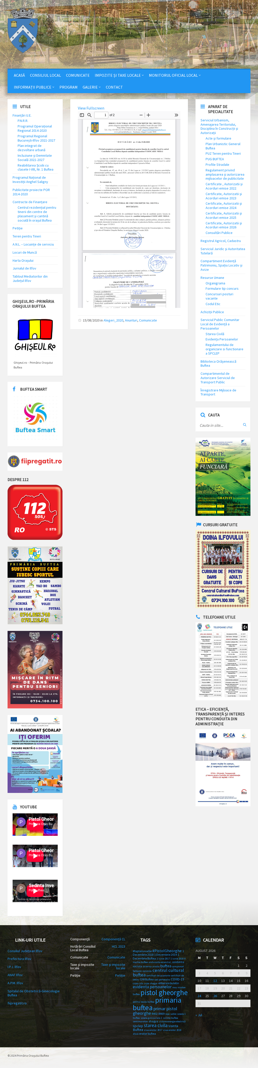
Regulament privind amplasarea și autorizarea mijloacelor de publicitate (225, 174)
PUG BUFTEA (215, 159)
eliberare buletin (168, 983)
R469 (161, 1014)
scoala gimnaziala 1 (151, 1018)
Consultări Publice (219, 232)
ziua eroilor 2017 (153, 1030)
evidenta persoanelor (152, 987)
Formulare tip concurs (222, 288)
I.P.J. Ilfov (14, 967)
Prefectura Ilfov (19, 958)
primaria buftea (157, 1003)
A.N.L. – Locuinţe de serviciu (33, 244)
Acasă (19, 75)
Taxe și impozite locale (113, 966)
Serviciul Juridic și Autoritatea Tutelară (223, 251)
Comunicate (78, 75)
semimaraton (140, 1021)
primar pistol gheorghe (155, 1011)
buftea (165, 965)
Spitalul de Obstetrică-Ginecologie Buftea (34, 993)
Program (68, 87)
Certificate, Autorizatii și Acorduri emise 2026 (224, 225)
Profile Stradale (217, 164)
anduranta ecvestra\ (160, 962)
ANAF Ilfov (15, 975)
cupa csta (138, 983)
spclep (138, 1026)
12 (215, 980)
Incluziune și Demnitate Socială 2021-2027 (35, 157)
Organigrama (215, 283)
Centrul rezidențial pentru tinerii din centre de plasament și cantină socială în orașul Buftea (37, 213)
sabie (173, 1014)
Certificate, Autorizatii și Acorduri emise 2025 (224, 215)
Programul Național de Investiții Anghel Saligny (30, 179)
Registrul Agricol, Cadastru (221, 240)
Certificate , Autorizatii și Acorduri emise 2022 (224, 186)
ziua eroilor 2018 (172, 1030)
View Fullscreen (91, 108)
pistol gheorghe (164, 992)
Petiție (18, 228)
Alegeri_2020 (113, 320)
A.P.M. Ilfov (15, 983)
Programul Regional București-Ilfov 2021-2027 (36, 138)
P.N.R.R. (23, 120)
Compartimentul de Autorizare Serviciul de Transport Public (218, 377)
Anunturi (131, 320)
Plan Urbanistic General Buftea (223, 146)
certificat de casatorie (158, 975)
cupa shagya (150, 983)
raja (167, 1014)
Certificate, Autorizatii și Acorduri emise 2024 (224, 205)
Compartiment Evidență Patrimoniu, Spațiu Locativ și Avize (221, 265)
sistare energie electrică (172, 1021)
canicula (147, 971)
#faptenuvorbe (142, 951)
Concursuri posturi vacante (219, 296)
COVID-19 (177, 979)
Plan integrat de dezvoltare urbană (31, 147)
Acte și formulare (218, 138)
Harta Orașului (23, 260)
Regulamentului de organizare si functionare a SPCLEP (224, 349)
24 (199, 996)
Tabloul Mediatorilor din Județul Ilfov (30, 278)
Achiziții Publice (212, 312)
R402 (155, 1014)
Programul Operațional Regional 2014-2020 (35, 128)
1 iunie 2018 (177, 958)
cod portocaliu (162, 979)
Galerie (90, 87)
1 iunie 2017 (163, 958)
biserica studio (151, 966)
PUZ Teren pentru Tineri (223, 153)
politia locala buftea (143, 1001)
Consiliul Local (45, 75)
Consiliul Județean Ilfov (25, 951)
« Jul (199, 1015)
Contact (114, 87)
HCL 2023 (118, 946)
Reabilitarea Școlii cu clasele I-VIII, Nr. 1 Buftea (35, 167)
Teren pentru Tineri (27, 236)
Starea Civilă (215, 334)
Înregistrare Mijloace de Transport (218, 392)
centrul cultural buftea (158, 972)
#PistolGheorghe (167, 950)
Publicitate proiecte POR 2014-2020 (31, 192)
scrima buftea (170, 1018)
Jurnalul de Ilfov (24, 268)
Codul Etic (213, 304)
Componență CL (113, 939)
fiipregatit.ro (17, 1003)
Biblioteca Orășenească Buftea (218, 363)
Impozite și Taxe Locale (118, 75)
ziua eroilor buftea (144, 1033)
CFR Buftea (147, 979)
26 (215, 996)
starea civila (156, 1025)
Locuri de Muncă (25, 252)
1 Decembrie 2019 (165, 954)
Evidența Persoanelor (222, 339)
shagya (153, 1021)
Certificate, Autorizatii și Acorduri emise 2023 (224, 196)
